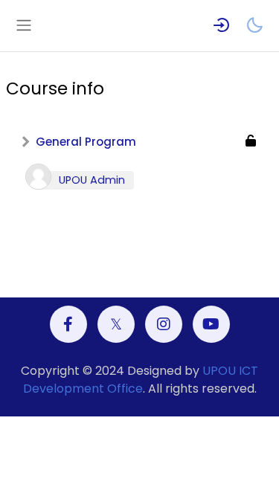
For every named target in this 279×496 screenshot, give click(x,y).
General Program (86, 141)
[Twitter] (116, 324)
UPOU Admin (92, 180)
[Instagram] (163, 324)
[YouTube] (211, 324)
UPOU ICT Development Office (141, 379)
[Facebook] (68, 324)
